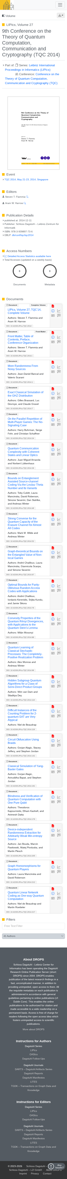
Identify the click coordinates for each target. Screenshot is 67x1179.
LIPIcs (33, 1050)
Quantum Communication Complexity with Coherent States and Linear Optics (23, 451)
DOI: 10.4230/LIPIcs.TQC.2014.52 (20, 541)
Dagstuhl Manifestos (34, 1077)
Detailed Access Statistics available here (29, 256)
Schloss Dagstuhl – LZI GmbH (42, 1166)
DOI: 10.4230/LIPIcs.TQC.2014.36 (20, 468)
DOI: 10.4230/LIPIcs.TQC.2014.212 (20, 882)
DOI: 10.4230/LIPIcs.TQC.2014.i (19, 356)
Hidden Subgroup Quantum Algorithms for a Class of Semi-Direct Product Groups (25, 683)
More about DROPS (33, 1029)
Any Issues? (59, 1166)
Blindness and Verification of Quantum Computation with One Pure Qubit (25, 799)
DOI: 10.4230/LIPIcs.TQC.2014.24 (20, 438)
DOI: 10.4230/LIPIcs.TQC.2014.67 (20, 575)
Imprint (23, 1173)
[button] (61, 15)
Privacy (35, 1173)
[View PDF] (53, 306)
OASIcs (34, 1054)
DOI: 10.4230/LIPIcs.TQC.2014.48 (20, 508)
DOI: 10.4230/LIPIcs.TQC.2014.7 (19, 408)
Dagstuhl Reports (33, 1073)
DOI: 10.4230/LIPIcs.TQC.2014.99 (20, 670)
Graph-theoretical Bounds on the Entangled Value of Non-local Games (25, 554)
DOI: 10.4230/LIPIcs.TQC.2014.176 (20, 819)
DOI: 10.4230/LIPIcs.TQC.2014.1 (19, 382)
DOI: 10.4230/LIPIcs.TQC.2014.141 (20, 756)
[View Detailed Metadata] (53, 311)
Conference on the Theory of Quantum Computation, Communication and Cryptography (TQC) (32, 78)
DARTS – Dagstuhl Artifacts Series (33, 1069)
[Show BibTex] (59, 315)
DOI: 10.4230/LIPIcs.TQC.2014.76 (20, 608)
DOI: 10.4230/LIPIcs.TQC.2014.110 (20, 700)
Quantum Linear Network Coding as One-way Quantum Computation (26, 895)
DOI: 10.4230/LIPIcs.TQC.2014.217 (20, 912)
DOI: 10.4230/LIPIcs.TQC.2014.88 (20, 637)
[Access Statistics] (59, 311)
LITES (33, 1081)
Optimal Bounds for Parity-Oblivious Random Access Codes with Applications (24, 588)
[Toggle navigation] (60, 4)
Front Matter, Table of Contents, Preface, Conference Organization (23, 339)
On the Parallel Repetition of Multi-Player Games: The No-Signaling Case (25, 422)
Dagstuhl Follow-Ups (33, 1058)
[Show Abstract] (53, 315)
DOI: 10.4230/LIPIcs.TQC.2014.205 (20, 856)
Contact (47, 1173)
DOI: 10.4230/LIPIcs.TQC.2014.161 (20, 786)
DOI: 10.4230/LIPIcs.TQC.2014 (18, 326)
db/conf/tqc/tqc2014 (23, 235)
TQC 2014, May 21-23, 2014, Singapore (26, 179)
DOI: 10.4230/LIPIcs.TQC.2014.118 (20, 729)
